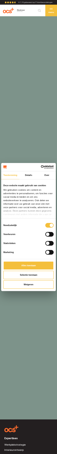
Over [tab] (46, 175)
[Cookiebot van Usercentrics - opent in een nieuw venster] (41, 167)
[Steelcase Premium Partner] (21, 10)
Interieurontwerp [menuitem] (14, 449)
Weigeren (28, 284)
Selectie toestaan (28, 275)
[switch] (49, 234)
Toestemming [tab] (10, 175)
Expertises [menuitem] (11, 438)
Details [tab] (28, 175)
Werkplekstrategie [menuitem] (15, 444)
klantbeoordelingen (44, 2)
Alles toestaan (28, 265)
